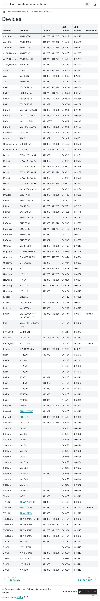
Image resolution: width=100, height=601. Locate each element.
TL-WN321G (26, 513)
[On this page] (95, 4)
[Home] (4, 11)
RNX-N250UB (26, 411)
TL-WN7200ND (27, 502)
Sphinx (20, 597)
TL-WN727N (26, 507)
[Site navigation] (5, 4)
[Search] (87, 4)
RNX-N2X (24, 417)
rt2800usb (38, 12)
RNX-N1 (23, 405)
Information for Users (17, 12)
